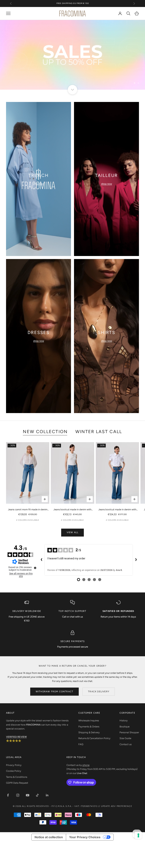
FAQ (80, 744)
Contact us (126, 744)
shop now (38, 183)
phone (86, 765)
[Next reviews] (136, 560)
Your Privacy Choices (84, 837)
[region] (72, 55)
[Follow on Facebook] (8, 795)
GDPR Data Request (17, 782)
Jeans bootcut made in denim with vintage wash (117, 509)
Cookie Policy (13, 771)
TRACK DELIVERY (98, 691)
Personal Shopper (129, 732)
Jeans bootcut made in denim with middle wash (72, 509)
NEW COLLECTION (45, 431)
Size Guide (125, 738)
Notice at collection (49, 837)
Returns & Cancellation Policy (94, 738)
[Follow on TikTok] (37, 795)
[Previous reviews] (41, 560)
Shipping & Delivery (89, 732)
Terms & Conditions (16, 777)
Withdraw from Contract (54, 691)
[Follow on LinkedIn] (47, 795)
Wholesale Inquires (88, 720)
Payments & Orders (88, 726)
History (124, 720)
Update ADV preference (116, 806)
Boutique (125, 726)
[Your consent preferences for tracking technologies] (138, 835)
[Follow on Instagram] (18, 795)
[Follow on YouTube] (27, 795)
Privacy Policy (14, 765)
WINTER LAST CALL (98, 431)
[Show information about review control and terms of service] (35, 567)
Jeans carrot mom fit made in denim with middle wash (27, 509)
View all (73, 532)
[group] (72, 55)
